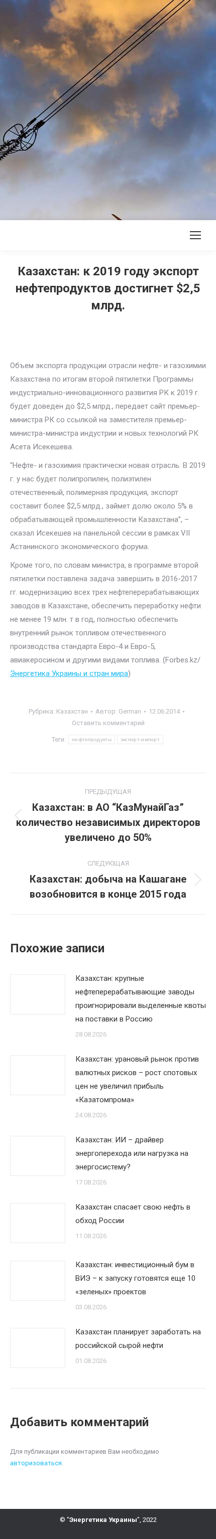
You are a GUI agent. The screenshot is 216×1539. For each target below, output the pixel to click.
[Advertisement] (108, 108)
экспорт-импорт (140, 739)
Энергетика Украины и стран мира (69, 673)
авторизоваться (36, 1463)
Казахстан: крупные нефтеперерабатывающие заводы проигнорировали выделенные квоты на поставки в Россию (140, 998)
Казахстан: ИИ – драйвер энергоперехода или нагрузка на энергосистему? (131, 1153)
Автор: (118, 711)
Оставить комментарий (108, 723)
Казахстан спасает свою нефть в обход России (132, 1214)
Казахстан (72, 711)
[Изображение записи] (37, 994)
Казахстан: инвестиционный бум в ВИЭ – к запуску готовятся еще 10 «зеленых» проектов (135, 1278)
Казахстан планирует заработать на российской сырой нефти (138, 1338)
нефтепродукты (92, 739)
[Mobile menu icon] (195, 235)
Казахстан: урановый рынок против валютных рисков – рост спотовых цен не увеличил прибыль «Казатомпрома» (137, 1079)
